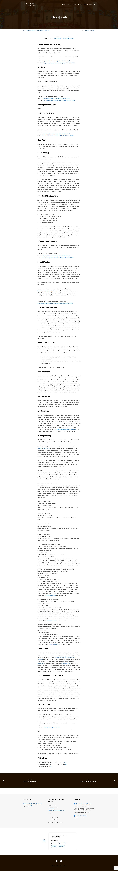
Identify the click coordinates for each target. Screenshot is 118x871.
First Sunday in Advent (30, 781)
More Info (54, 846)
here (65, 762)
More (90, 4)
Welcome (64, 4)
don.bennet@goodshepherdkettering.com (65, 429)
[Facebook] (57, 861)
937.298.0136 (51, 808)
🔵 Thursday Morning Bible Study (83, 803)
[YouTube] (61, 861)
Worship (69, 4)
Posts (81, 30)
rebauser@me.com (51, 595)
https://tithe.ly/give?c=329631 (51, 727)
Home (24, 30)
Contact (86, 4)
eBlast (72, 38)
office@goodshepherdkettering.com (56, 810)
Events (74, 4)
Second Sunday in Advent (88, 781)
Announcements (40, 30)
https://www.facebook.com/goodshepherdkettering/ (56, 61)
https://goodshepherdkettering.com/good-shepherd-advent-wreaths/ (55, 303)
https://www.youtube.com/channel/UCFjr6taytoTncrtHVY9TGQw (58, 63)
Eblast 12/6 (47, 30)
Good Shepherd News (30, 30)
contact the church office (43, 448)
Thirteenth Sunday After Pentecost (32, 803)
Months (92, 30)
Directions (61, 846)
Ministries (80, 4)
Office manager (57, 38)
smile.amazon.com (66, 663)
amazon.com (40, 663)
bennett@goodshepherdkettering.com (47, 290)
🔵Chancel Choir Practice (80, 816)
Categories (86, 30)
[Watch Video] (31, 805)
